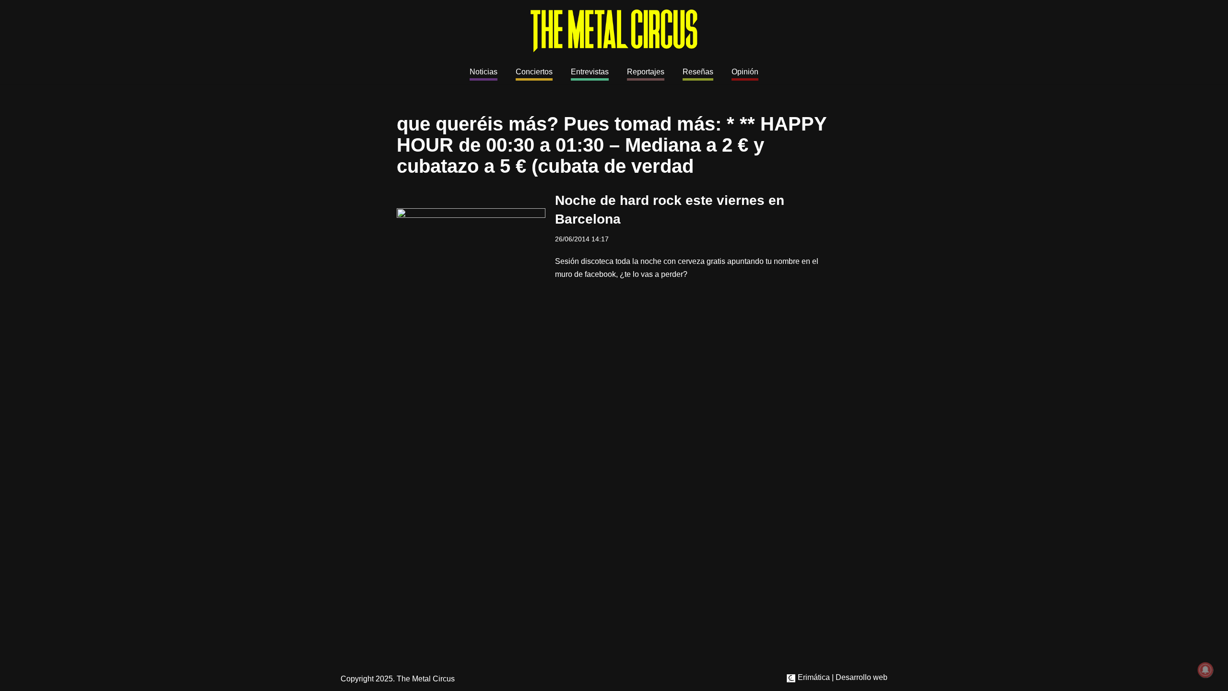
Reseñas (698, 72)
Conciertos (534, 72)
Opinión (745, 72)
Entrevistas (590, 72)
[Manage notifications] (1205, 670)
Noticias (483, 72)
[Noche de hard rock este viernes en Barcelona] (471, 235)
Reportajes (645, 72)
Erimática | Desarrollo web (841, 677)
